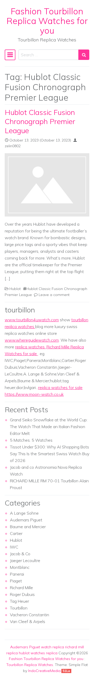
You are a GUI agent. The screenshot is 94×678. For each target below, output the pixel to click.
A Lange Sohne (24, 513)
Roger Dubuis (22, 594)
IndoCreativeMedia (44, 670)
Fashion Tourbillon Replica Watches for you (47, 21)
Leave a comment (54, 294)
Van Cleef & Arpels (27, 621)
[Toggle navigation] (10, 55)
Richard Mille (21, 587)
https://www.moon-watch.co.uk (34, 394)
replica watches (30, 346)
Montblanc (20, 567)
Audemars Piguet (26, 519)
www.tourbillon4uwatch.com (32, 319)
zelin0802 (13, 146)
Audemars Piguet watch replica (37, 647)
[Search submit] (83, 55)
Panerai (17, 574)
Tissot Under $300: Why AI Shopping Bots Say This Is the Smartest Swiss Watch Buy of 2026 (49, 453)
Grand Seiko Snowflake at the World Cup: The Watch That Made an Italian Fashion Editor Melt (48, 426)
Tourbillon (18, 608)
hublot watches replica (38, 653)
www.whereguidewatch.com (32, 340)
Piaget (16, 580)
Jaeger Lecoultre (25, 560)
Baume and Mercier (28, 526)
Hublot (15, 288)
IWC (14, 547)
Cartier (16, 533)
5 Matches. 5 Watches (31, 440)
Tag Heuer (19, 601)
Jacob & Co (20, 553)
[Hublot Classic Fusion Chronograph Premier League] (47, 185)
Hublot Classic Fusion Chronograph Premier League (40, 121)
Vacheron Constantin (29, 614)
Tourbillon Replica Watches (29, 664)
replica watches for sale (60, 387)
